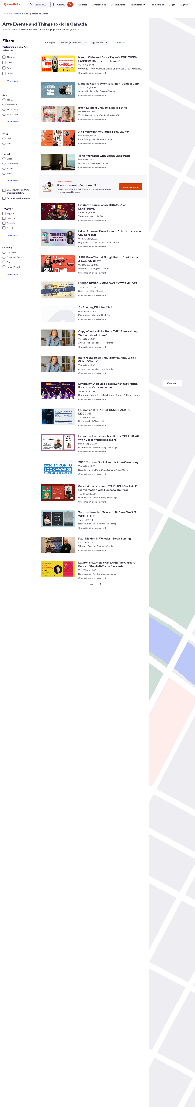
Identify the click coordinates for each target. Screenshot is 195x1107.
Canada (17, 13)
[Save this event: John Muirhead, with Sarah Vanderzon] (141, 167)
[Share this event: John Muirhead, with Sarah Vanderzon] (135, 167)
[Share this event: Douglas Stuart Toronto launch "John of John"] (135, 95)
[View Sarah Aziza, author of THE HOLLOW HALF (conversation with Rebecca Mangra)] (58, 492)
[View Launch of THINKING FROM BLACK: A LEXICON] (58, 416)
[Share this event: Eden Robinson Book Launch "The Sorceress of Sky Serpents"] (135, 245)
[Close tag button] (85, 42)
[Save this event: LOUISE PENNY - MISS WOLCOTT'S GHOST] (141, 295)
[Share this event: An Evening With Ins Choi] (135, 319)
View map (172, 383)
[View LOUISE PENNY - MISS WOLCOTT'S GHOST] (58, 289)
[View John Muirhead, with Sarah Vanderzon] (58, 162)
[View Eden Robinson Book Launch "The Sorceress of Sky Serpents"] (58, 237)
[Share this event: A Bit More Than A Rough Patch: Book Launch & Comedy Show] (135, 271)
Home (7, 13)
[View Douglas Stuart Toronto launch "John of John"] (58, 90)
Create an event (130, 186)
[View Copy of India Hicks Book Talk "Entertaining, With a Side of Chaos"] (58, 338)
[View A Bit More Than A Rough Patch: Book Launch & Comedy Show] (58, 263)
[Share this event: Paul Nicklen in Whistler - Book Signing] (135, 550)
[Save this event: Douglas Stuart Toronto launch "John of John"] (141, 95)
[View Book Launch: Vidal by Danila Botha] (58, 114)
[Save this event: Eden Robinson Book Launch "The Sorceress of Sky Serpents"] (141, 245)
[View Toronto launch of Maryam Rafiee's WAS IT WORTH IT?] (58, 518)
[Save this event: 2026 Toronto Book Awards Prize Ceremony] (141, 474)
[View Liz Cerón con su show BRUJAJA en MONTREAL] (58, 211)
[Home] (12, 4)
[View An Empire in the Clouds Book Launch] (58, 138)
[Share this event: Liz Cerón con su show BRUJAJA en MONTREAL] (135, 219)
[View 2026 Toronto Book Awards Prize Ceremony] (58, 468)
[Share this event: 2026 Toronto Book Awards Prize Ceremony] (135, 474)
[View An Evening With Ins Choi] (58, 313)
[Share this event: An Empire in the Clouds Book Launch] (135, 143)
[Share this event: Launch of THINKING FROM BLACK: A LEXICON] (135, 424)
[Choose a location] (53, 4)
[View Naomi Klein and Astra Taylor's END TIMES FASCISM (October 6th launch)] (58, 64)
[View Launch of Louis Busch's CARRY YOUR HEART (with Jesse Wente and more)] (58, 442)
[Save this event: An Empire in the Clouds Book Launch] (141, 143)
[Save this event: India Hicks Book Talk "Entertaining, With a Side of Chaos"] (141, 371)
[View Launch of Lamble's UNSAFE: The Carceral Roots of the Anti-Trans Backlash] (58, 569)
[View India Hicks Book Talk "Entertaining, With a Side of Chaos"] (58, 364)
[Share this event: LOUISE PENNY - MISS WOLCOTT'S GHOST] (135, 295)
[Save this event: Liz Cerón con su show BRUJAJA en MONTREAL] (141, 219)
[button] (137, 4)
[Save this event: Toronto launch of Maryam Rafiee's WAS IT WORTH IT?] (141, 526)
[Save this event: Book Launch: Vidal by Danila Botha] (141, 119)
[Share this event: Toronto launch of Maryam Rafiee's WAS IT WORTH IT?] (135, 526)
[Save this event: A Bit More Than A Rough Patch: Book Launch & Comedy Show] (141, 271)
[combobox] (61, 4)
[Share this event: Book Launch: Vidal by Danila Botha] (135, 119)
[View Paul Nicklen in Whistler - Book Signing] (58, 545)
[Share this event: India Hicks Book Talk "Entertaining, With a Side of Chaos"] (135, 371)
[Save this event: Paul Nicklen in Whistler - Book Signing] (141, 550)
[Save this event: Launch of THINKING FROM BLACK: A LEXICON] (141, 424)
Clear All (120, 42)
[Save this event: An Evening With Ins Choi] (141, 319)
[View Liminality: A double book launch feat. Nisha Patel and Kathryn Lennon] (58, 390)
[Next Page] (101, 584)
